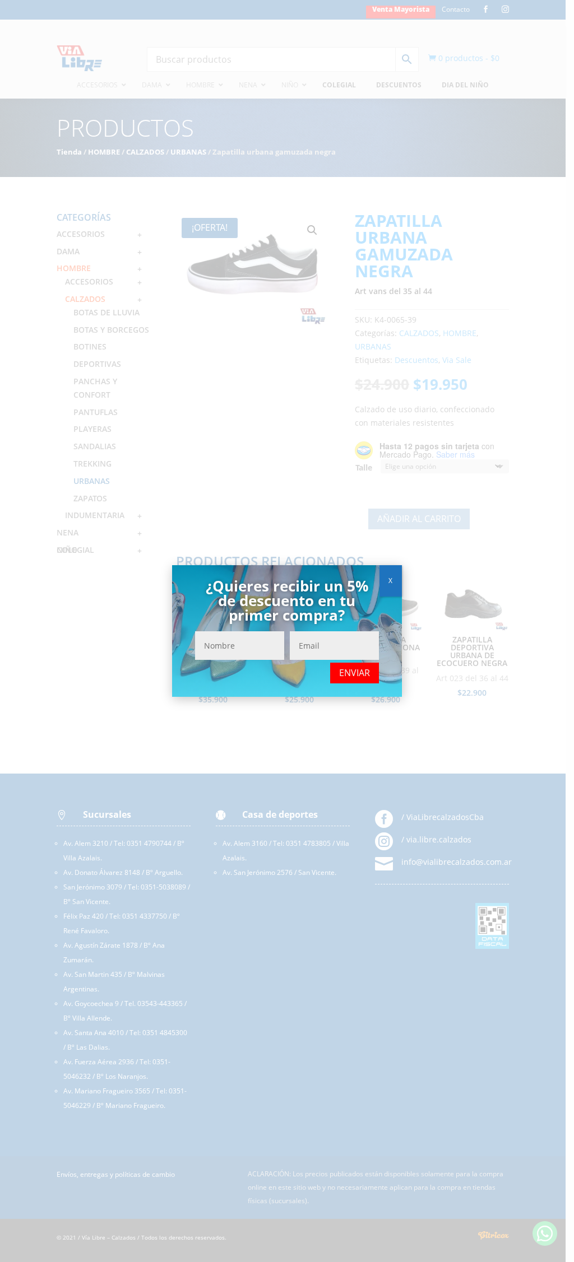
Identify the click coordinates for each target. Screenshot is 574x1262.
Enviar (354, 673)
